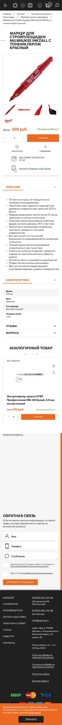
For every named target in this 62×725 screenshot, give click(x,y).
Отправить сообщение (20, 582)
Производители (13, 610)
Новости (8, 636)
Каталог (8, 597)
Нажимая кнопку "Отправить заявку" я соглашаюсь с (32, 565)
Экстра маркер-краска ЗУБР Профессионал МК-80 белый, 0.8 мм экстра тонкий (30, 400)
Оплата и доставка (14, 617)
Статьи (7, 630)
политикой (34, 712)
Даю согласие (32, 573)
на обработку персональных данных (37, 573)
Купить (43, 138)
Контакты (9, 643)
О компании (10, 604)
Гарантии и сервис (14, 623)
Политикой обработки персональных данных (29, 566)
